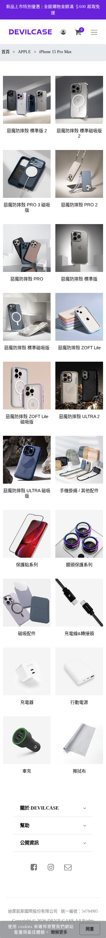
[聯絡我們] (68, 867)
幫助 (24, 825)
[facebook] (33, 867)
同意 (90, 929)
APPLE (24, 52)
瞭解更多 (59, 932)
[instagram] (51, 867)
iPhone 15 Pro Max (55, 52)
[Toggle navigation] (94, 32)
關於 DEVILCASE (39, 807)
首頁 (5, 52)
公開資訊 (29, 842)
